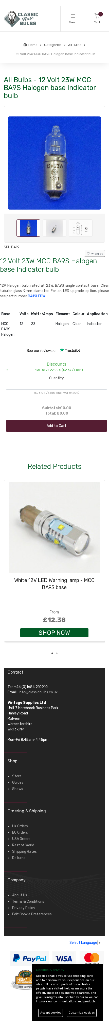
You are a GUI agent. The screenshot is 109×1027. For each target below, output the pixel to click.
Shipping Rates (24, 851)
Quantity (56, 378)
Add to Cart (57, 426)
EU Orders (20, 832)
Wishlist (96, 253)
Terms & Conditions (28, 901)
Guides (17, 782)
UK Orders (20, 826)
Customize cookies (82, 1012)
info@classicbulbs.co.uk (38, 692)
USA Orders (21, 839)
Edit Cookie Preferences (32, 914)
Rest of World (23, 845)
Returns (18, 858)
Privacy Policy (23, 908)
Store (17, 776)
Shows (17, 789)
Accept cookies (50, 1012)
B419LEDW (36, 296)
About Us (19, 895)
